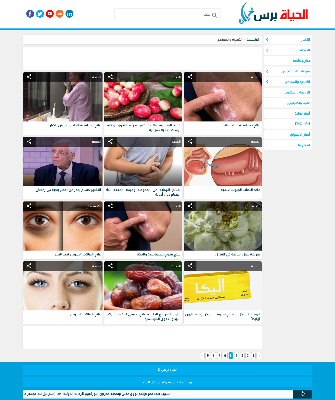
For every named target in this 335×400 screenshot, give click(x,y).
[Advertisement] (172, 58)
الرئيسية (252, 39)
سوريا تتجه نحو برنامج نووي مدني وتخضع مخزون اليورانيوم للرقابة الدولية (133, 394)
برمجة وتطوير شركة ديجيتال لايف (167, 382)
